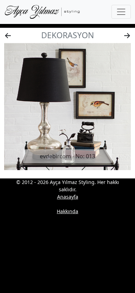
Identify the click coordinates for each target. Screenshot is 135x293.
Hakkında (67, 211)
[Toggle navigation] (121, 12)
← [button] (8, 35)
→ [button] (127, 35)
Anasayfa (67, 196)
